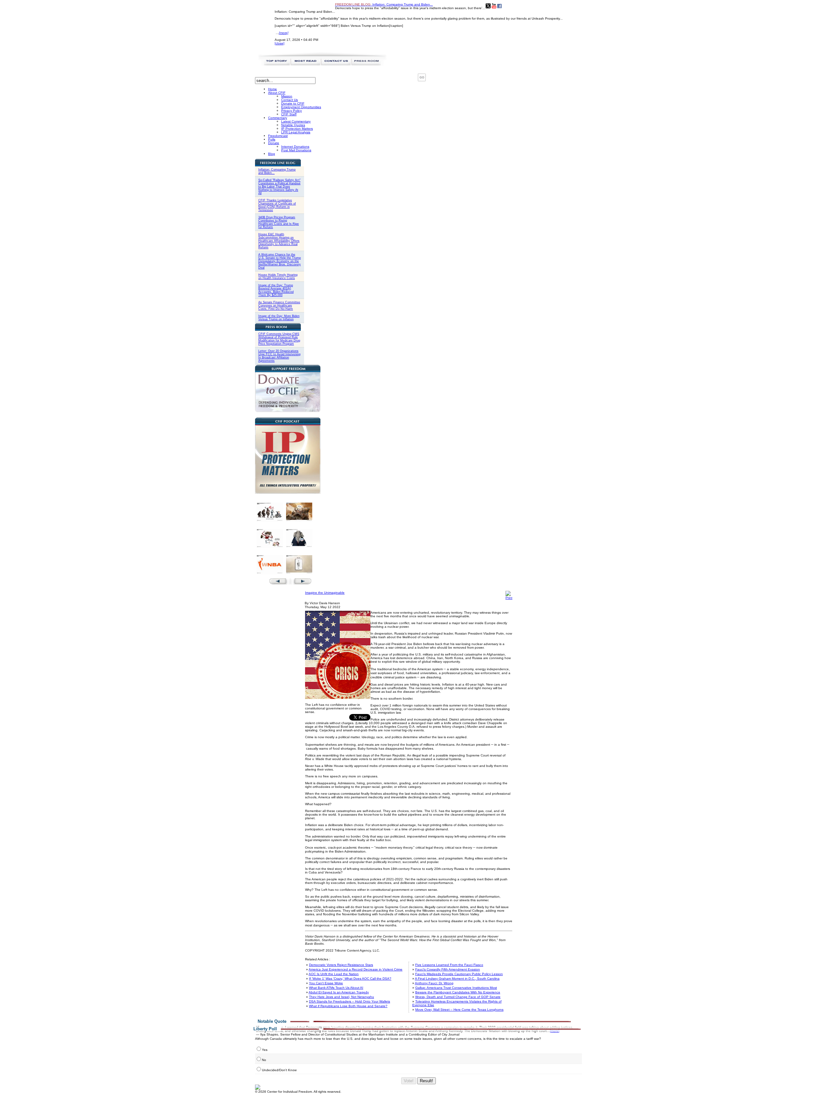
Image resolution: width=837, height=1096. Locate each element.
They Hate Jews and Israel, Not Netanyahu (341, 997)
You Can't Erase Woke (326, 983)
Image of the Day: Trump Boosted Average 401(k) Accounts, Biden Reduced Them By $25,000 (276, 290)
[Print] (508, 598)
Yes (264, 1050)
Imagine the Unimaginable (325, 592)
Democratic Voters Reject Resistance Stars (341, 965)
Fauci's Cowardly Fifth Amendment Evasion (447, 969)
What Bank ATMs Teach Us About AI (336, 987)
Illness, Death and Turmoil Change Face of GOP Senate (458, 997)
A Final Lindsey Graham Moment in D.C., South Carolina (457, 978)
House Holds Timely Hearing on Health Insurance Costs (278, 276)
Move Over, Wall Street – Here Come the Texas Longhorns (459, 1009)
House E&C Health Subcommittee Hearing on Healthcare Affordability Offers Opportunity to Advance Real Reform (278, 241)
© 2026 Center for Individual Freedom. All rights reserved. (298, 1091)
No (264, 1060)
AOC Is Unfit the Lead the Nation (334, 974)
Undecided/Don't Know (279, 1070)
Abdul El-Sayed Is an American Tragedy (339, 992)
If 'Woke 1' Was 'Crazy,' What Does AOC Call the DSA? (350, 978)
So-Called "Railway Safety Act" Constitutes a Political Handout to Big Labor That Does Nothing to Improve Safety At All (279, 186)
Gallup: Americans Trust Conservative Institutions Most (456, 987)
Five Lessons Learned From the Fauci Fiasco (449, 965)
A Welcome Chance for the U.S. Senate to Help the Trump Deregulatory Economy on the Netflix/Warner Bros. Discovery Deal (279, 261)
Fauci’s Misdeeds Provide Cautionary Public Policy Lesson (459, 974)
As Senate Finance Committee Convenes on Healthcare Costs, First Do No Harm (279, 305)
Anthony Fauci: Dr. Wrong (434, 983)
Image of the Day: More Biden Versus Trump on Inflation (278, 317)
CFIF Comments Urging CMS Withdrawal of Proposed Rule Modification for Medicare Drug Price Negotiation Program (279, 338)
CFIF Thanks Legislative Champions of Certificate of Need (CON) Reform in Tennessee (277, 205)
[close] (279, 43)
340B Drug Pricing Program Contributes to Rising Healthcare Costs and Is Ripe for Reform (278, 222)
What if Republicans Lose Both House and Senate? (348, 1006)
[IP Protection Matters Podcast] (287, 492)
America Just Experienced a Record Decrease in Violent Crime (355, 969)
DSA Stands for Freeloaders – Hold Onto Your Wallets (349, 1001)
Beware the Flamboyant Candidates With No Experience (457, 992)
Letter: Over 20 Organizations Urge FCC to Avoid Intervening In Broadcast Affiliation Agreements (279, 355)
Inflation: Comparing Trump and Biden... (384, 4)
